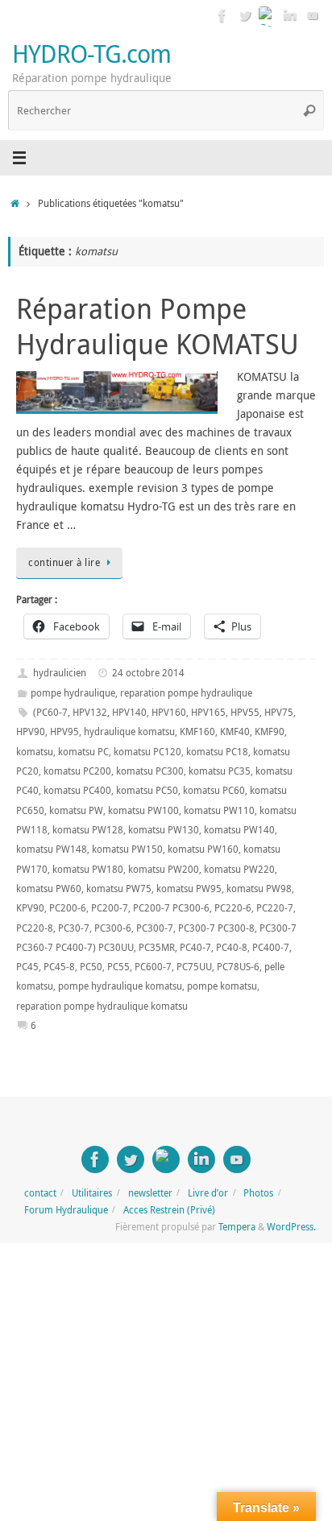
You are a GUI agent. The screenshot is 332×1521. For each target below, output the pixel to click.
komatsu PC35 (220, 771)
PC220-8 (34, 928)
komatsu (34, 751)
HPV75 (278, 712)
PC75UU (194, 966)
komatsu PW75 (118, 888)
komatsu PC (83, 751)
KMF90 (269, 731)
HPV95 (64, 731)
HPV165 (208, 712)
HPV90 (30, 731)
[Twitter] (245, 15)
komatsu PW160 (203, 849)
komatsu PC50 (147, 790)
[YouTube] (312, 15)
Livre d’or (208, 1193)
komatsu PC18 (217, 751)
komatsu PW (76, 810)
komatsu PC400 (77, 790)
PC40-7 (195, 947)
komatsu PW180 (87, 869)
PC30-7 (73, 928)
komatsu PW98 (259, 888)
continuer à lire (64, 562)
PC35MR (157, 947)
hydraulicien (59, 673)
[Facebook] (222, 15)
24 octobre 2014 (148, 673)
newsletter (150, 1193)
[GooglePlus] (267, 15)
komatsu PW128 (87, 830)
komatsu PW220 (239, 869)
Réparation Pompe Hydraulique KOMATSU (157, 326)
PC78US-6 (238, 966)
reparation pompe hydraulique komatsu (102, 1006)
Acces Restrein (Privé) (169, 1210)
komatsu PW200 (163, 869)
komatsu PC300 (150, 771)
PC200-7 (109, 908)
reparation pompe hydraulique (186, 693)
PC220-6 (232, 908)
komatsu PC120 (147, 751)
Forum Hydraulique (66, 1210)
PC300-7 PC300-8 (216, 928)
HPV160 (168, 712)
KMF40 (235, 731)
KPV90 (30, 908)
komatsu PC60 (214, 790)
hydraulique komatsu (129, 731)
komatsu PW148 (51, 849)
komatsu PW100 (143, 810)
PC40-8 (231, 947)
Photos (258, 1193)
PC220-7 (274, 908)
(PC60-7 (50, 712)
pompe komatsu (222, 986)
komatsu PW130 (163, 830)
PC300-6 (112, 928)
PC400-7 (270, 947)
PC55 (118, 966)
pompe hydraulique (73, 693)
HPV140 (129, 712)
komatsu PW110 (219, 810)
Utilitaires (92, 1193)
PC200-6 (67, 908)
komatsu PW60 (48, 888)
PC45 (27, 966)
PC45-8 (59, 966)
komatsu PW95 (189, 888)
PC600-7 (153, 966)
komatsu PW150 (127, 849)
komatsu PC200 (77, 771)
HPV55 (244, 712)
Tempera (236, 1227)
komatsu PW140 (239, 830)
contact (40, 1193)
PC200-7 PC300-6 (171, 908)
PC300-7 (154, 928)
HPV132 (90, 712)
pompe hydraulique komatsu (120, 986)
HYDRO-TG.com (91, 53)
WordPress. (291, 1227)
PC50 (91, 966)
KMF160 (197, 731)
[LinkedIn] (290, 15)
